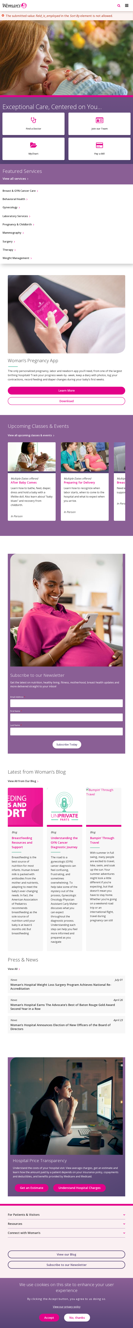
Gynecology (10, 207)
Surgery (8, 241)
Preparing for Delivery (79, 482)
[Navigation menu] (127, 5)
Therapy (8, 250)
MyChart (33, 153)
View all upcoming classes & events (30, 435)
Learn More (66, 390)
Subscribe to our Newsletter (67, 1265)
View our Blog (66, 1254)
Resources (15, 1224)
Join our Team (99, 128)
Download (66, 401)
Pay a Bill (99, 153)
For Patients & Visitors (24, 1215)
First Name (15, 711)
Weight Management (16, 258)
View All (13, 969)
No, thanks (77, 1318)
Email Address (16, 697)
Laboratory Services (15, 216)
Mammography (12, 232)
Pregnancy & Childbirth (17, 224)
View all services (14, 179)
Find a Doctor (33, 128)
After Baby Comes (24, 482)
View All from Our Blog (22, 781)
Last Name (15, 725)
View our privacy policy (66, 1306)
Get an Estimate (31, 1188)
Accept (49, 1318)
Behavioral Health (14, 199)
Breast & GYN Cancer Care (19, 191)
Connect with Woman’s (24, 1233)
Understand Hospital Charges (79, 1188)
